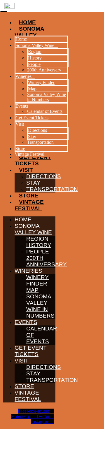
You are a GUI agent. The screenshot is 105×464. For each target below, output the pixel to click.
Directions (43, 176)
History (38, 245)
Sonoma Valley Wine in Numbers (40, 306)
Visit (26, 170)
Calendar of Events (44, 111)
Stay (33, 183)
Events (26, 322)
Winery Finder (37, 280)
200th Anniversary (46, 261)
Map (32, 290)
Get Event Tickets (31, 351)
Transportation (52, 189)
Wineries (28, 271)
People (37, 251)
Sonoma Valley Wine (33, 229)
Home (23, 219)
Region (37, 239)
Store (28, 195)
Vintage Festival (29, 205)
